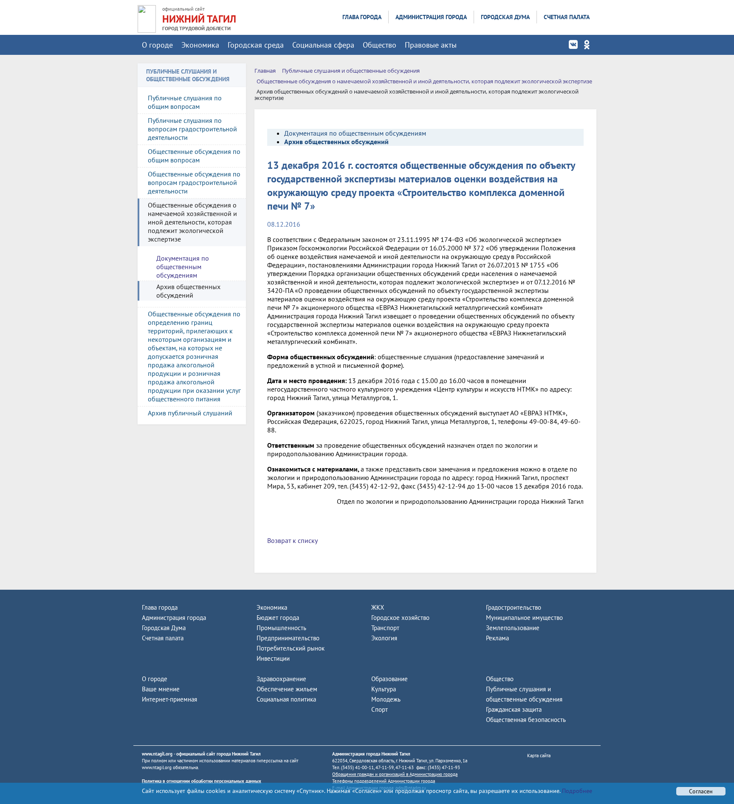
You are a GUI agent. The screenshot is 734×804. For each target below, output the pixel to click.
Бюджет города (278, 618)
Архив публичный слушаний (190, 413)
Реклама (497, 638)
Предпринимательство (288, 638)
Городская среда (256, 45)
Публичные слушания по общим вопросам (185, 102)
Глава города (361, 17)
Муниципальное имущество (524, 618)
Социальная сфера (323, 45)
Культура (383, 689)
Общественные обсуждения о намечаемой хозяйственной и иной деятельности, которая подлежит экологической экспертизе (192, 222)
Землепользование (512, 628)
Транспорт (385, 628)
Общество (379, 45)
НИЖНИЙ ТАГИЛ (199, 19)
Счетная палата (567, 17)
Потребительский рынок (291, 648)
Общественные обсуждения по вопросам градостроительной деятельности (194, 182)
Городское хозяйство (400, 618)
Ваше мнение (161, 689)
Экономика (200, 45)
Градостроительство (513, 607)
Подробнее (576, 791)
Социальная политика (286, 699)
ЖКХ (377, 607)
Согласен (701, 791)
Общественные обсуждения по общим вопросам (194, 155)
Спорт (379, 709)
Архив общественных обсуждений (188, 290)
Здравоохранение (281, 679)
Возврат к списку (292, 540)
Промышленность (281, 628)
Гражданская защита (514, 709)
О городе (157, 45)
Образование (389, 679)
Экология (384, 638)
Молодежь (386, 699)
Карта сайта (538, 756)
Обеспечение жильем (287, 689)
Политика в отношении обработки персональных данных (201, 781)
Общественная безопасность (526, 720)
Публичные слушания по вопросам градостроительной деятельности (192, 129)
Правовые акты (431, 45)
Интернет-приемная (169, 699)
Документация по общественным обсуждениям (182, 266)
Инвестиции (273, 658)
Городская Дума (505, 17)
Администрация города (431, 17)
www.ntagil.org (157, 754)
